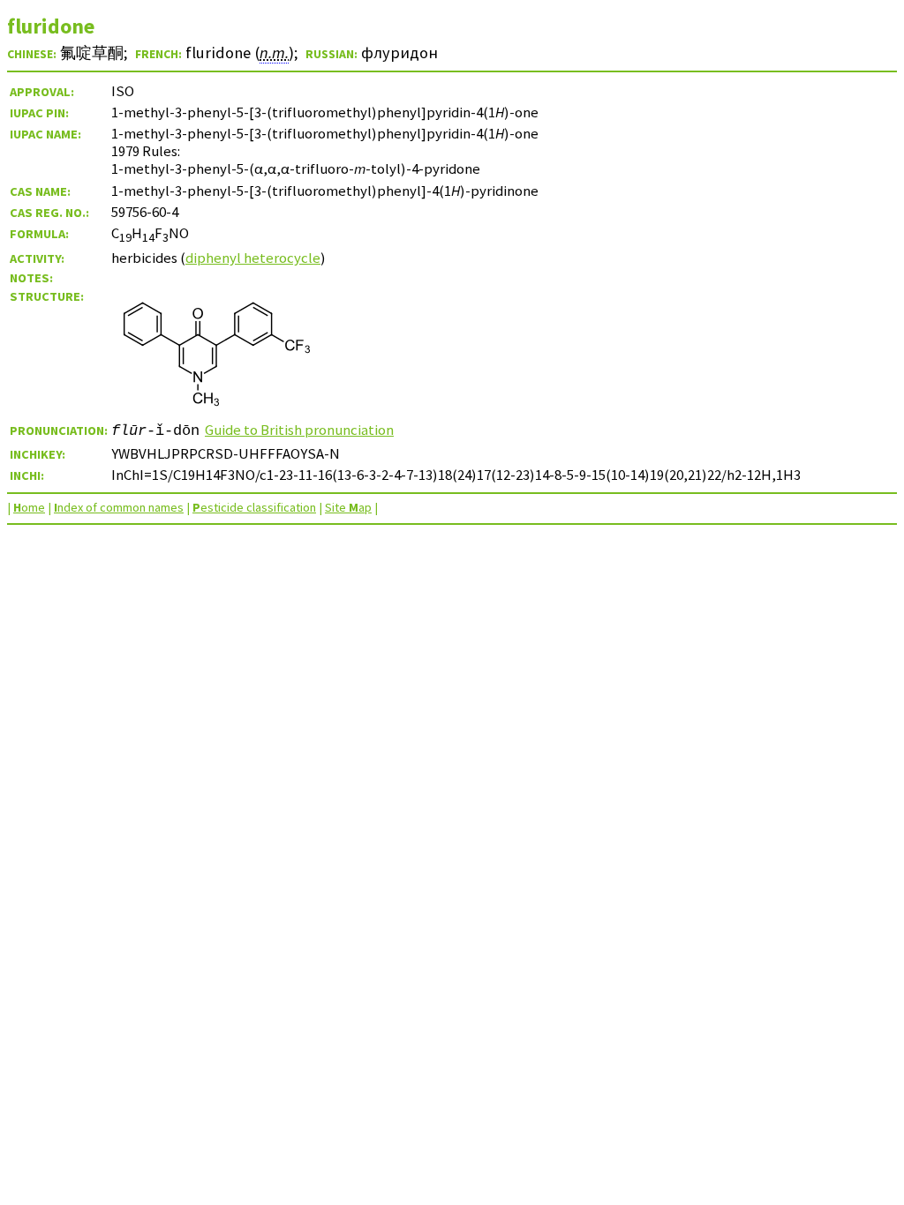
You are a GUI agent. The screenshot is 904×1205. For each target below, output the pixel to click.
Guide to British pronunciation (299, 429)
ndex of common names (119, 507)
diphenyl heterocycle (252, 257)
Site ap (348, 507)
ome (29, 507)
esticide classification (254, 507)
